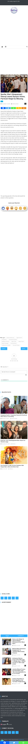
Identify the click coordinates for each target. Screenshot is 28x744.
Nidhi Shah (13, 341)
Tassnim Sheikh (16, 345)
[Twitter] (8, 108)
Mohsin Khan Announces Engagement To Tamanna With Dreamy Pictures (19, 651)
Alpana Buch (19, 337)
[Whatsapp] (13, 108)
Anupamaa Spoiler (13, 339)
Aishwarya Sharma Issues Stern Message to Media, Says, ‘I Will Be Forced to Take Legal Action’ (19, 661)
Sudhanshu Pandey (6, 345)
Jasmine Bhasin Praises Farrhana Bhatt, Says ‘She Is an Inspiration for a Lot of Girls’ (19, 671)
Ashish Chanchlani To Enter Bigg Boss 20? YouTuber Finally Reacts (18, 680)
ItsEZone (13, 443)
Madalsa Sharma (5, 341)
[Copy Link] (18, 108)
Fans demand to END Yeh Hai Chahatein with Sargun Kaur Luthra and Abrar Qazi (12, 466)
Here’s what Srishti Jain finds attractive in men (4, 348)
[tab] (7, 635)
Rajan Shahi (21, 341)
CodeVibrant (21, 739)
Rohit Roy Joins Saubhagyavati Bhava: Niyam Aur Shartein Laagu (13, 441)
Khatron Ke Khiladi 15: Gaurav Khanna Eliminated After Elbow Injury (18, 641)
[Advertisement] (14, 29)
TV (1, 101)
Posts (7, 635)
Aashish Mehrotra (10, 337)
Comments (21, 635)
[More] (23, 108)
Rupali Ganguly (5, 343)
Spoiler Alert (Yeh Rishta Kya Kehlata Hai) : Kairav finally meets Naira (24, 348)
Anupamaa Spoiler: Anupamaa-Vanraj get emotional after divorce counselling (14, 415)
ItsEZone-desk (15, 103)
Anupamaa (4, 339)
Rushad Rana (14, 343)
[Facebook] (3, 108)
